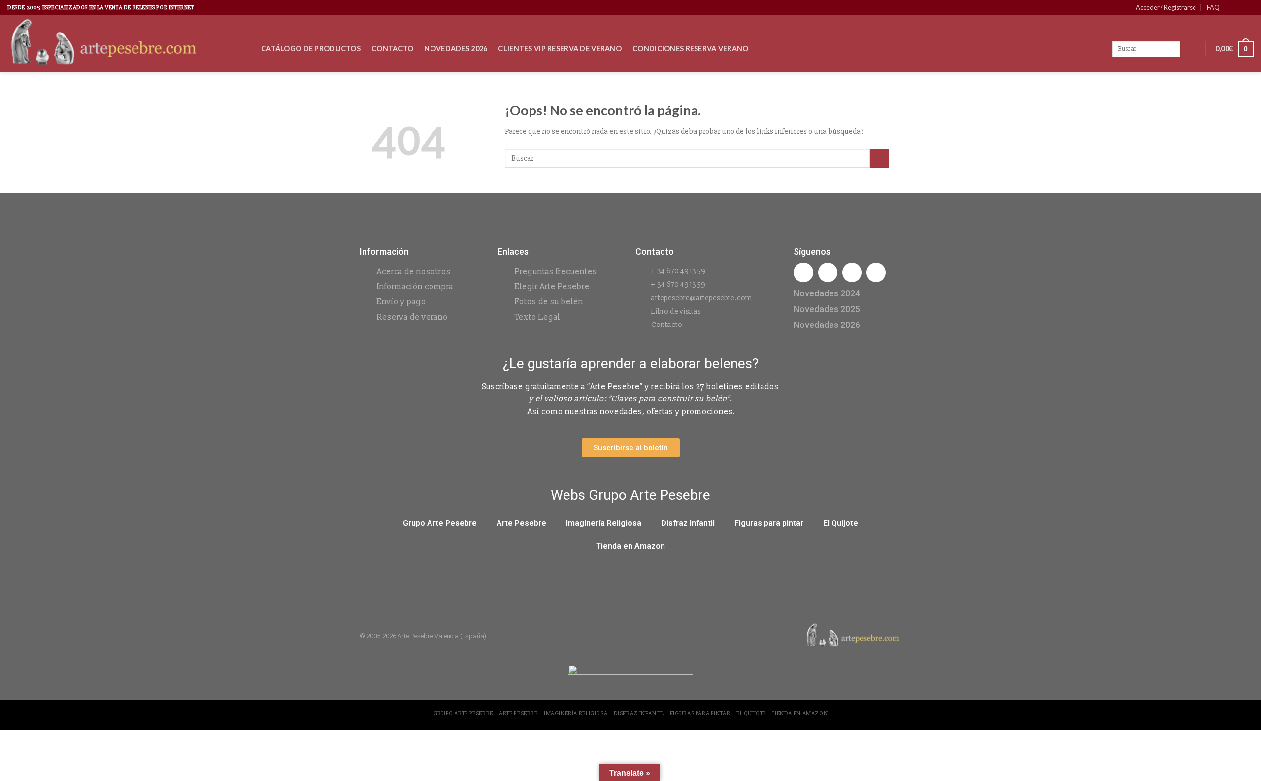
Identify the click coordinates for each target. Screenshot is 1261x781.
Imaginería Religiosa (603, 523)
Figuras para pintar (768, 523)
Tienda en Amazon (630, 546)
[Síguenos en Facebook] (1230, 7)
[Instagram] (827, 272)
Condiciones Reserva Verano (690, 48)
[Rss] (852, 272)
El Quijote (840, 523)
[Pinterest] (876, 272)
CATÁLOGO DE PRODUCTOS (311, 48)
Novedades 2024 (827, 293)
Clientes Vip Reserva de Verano (560, 48)
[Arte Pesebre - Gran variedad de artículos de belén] (126, 43)
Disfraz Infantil (688, 523)
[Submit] (879, 158)
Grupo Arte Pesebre (440, 523)
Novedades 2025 (827, 309)
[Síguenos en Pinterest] (1239, 7)
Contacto (392, 48)
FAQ (1213, 7)
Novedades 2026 (455, 48)
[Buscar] (1188, 49)
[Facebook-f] (803, 272)
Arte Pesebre (521, 523)
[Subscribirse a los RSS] (1249, 7)
